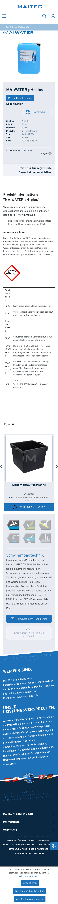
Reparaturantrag (18, 849)
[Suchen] (44, 16)
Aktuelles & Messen (39, 840)
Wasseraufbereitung (42, 845)
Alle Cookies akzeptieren (29, 899)
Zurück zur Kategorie (17, 27)
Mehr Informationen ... (29, 876)
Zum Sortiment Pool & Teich (32, 619)
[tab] (13, 525)
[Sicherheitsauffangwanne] (29, 458)
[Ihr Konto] (53, 16)
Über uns (22, 840)
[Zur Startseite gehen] (29, 7)
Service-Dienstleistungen (16, 845)
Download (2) (39, 112)
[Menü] (4, 16)
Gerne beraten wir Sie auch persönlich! (29, 635)
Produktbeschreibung (20, 98)
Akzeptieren (30, 883)
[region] (29, 58)
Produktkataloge (38, 849)
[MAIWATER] (29, 32)
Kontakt (11, 840)
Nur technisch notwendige (29, 891)
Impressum (38, 853)
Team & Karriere (22, 853)
